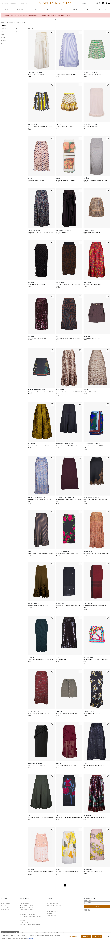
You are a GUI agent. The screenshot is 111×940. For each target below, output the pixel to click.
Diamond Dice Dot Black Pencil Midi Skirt (68, 605)
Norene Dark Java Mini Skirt (92, 338)
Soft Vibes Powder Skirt (91, 126)
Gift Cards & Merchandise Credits (30, 924)
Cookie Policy (30, 938)
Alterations (5, 909)
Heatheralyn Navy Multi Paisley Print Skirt (41, 232)
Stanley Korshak (55, 3)
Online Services (24, 903)
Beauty (75, 9)
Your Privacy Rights (74, 936)
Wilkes (21, 3)
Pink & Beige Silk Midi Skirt (36, 180)
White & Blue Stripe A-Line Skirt (66, 74)
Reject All (85, 936)
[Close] (108, 936)
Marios (28, 3)
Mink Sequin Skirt (61, 659)
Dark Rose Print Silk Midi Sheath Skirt (67, 553)
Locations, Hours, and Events (54, 906)
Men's (62, 9)
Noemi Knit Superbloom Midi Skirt (66, 180)
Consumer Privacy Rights (27, 914)
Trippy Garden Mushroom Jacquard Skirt (40, 392)
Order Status (24, 922)
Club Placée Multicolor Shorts (65, 126)
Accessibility (23, 920)
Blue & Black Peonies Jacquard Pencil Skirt (69, 817)
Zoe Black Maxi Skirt (62, 232)
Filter (3, 25)
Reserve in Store (6, 912)
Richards (13, 3)
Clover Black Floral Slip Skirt (92, 713)
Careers (49, 913)
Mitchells (4, 3)
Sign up (97, 906)
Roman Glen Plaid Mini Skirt (92, 232)
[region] (55, 936)
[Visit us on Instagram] (89, 910)
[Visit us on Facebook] (85, 910)
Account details (6, 900)
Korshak (60, 932)
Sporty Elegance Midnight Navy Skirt (67, 445)
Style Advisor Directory (27, 900)
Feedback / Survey (53, 911)
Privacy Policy (24, 912)
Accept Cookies (97, 936)
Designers (20, 9)
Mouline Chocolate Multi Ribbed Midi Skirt (96, 553)
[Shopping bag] (109, 3)
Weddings (102, 9)
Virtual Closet (5, 907)
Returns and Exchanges (27, 905)
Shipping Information (26, 909)
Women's (35, 9)
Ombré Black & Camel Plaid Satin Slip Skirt (41, 553)
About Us (50, 900)
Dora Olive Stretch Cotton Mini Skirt (67, 713)
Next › (77, 884)
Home (88, 9)
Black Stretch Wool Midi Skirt (37, 765)
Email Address (88, 900)
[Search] (97, 3)
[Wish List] (106, 3)
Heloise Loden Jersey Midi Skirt (38, 605)
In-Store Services (52, 903)
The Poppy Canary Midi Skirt (92, 284)
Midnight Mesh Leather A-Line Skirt (94, 765)
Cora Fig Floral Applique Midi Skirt (66, 765)
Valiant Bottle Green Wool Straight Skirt (40, 659)
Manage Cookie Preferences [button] (28, 927)
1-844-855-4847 (52, 915)
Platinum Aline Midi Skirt (91, 392)
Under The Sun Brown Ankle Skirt (38, 713)
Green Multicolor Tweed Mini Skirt (94, 74)
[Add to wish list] (52, 32)
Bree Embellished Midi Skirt (36, 284)
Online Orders (5, 903)
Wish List (3, 905)
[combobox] (88, 3)
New (6, 9)
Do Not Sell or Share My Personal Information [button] (30, 917)
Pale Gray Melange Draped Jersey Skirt (96, 180)
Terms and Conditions (26, 907)
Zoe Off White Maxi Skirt (36, 74)
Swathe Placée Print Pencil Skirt (93, 871)
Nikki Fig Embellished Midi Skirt (37, 338)
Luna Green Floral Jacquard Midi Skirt (39, 445)
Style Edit (50, 909)
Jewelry (49, 9)
